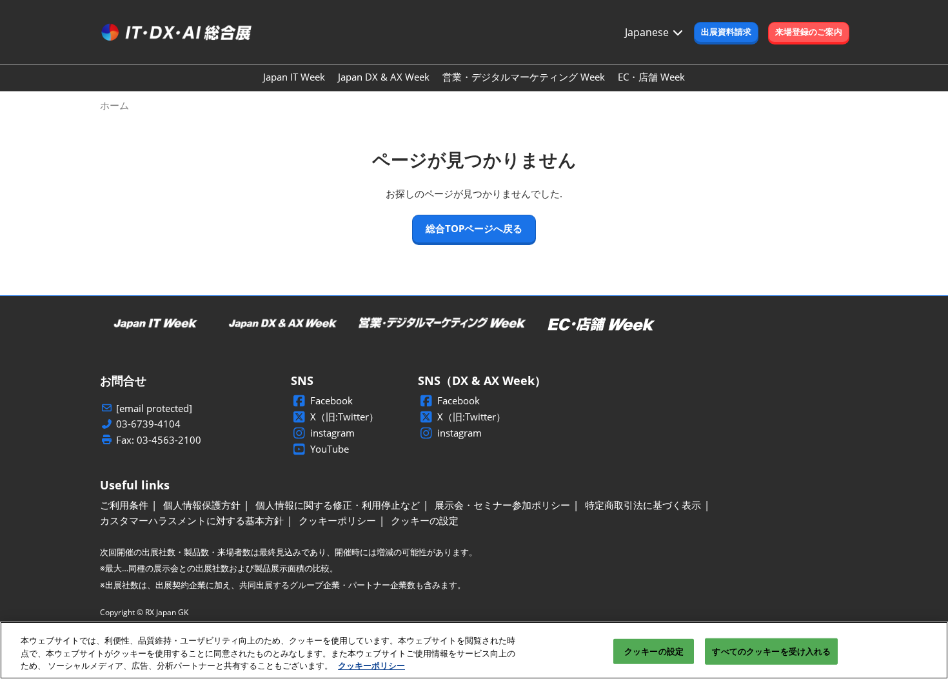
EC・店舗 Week (651, 76)
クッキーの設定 (654, 650)
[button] (726, 32)
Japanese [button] (648, 32)
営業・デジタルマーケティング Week (523, 76)
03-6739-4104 (148, 424)
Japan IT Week (294, 76)
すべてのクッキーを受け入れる (771, 650)
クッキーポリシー (371, 665)
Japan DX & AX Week (384, 76)
